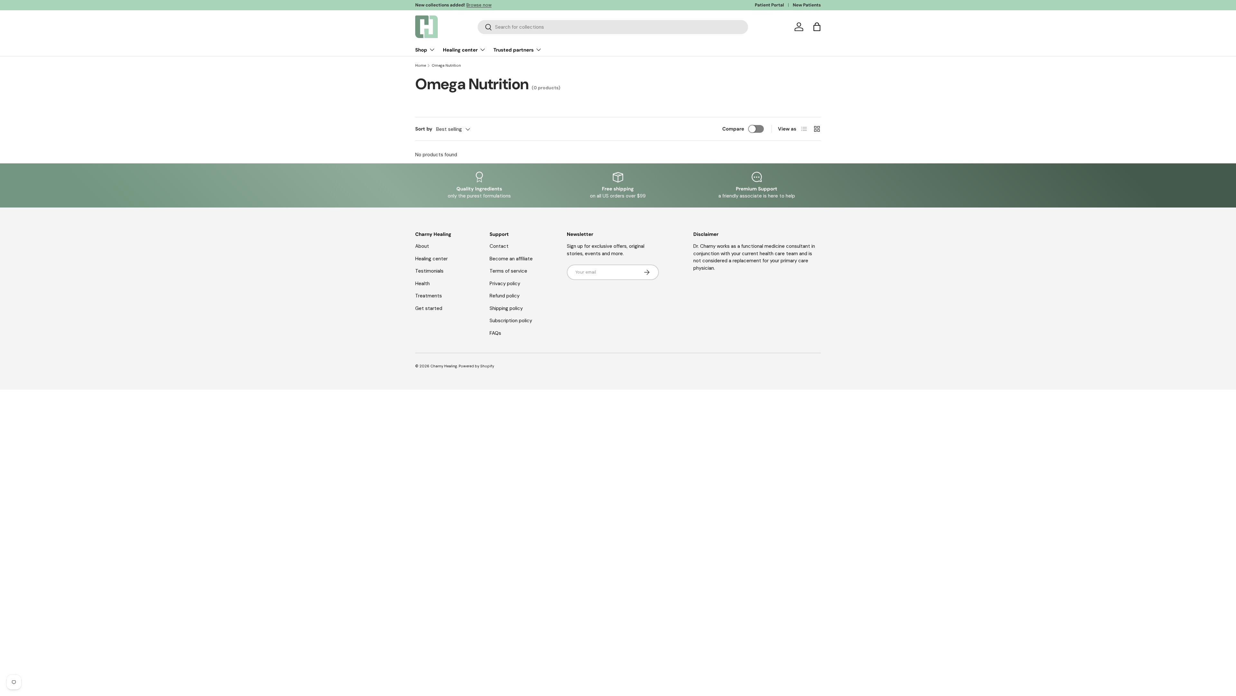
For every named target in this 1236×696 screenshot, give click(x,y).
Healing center (460, 50)
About (422, 246)
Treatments (428, 296)
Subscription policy (511, 320)
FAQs (495, 333)
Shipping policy (506, 308)
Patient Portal (769, 5)
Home (420, 65)
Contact (499, 246)
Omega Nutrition (446, 65)
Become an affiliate (511, 259)
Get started (428, 308)
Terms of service (508, 271)
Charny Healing (443, 366)
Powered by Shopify (476, 366)
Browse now (479, 5)
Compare (733, 129)
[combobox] (613, 27)
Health (422, 283)
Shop (421, 50)
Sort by (423, 129)
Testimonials (429, 271)
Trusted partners (513, 50)
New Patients (807, 5)
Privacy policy (505, 283)
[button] (817, 27)
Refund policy (505, 296)
